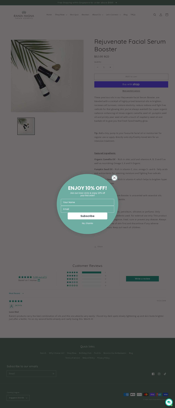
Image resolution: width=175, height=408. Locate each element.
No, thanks (87, 223)
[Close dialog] (114, 178)
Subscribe (87, 216)
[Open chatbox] (169, 402)
